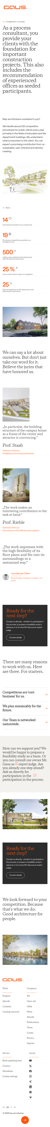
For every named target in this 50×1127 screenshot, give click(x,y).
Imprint (30, 1043)
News (29, 1012)
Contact (6, 1066)
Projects (6, 996)
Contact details (15, 637)
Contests (7, 1006)
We (28, 996)
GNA (29, 1006)
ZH (14, 1107)
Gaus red (31, 1001)
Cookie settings (10, 1076)
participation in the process (23, 779)
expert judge (27, 764)
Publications (33, 1022)
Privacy (30, 1038)
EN (7, 1107)
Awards (6, 1001)
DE (4, 1107)
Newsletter (8, 1071)
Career (30, 1033)
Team (30, 1027)
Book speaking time (12, 1060)
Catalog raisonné (11, 1012)
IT (11, 1107)
